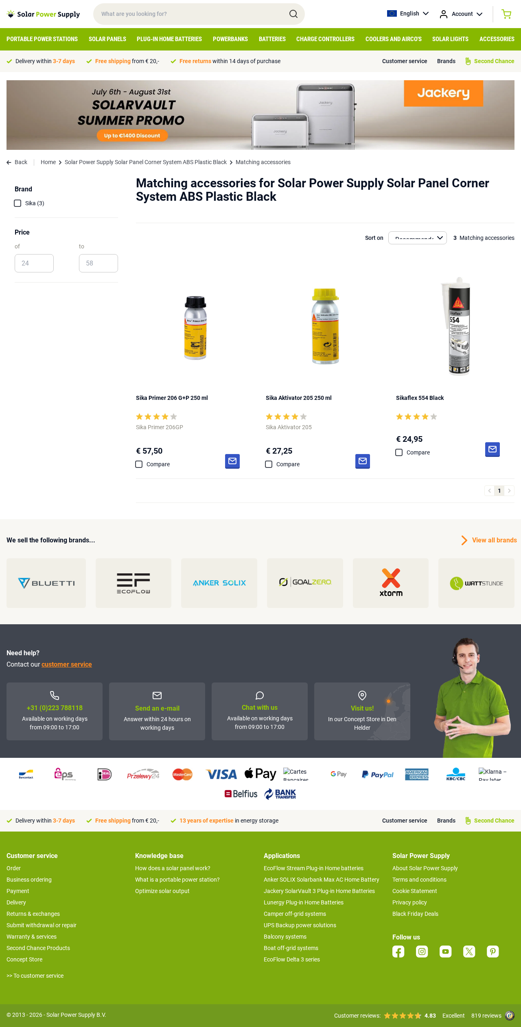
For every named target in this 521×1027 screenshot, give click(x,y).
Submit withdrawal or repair (42, 925)
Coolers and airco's (394, 39)
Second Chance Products (38, 948)
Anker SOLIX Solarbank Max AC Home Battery (321, 879)
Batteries (272, 39)
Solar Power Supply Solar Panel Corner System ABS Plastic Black (146, 162)
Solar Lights (450, 39)
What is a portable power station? (177, 879)
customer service (67, 664)
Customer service (404, 61)
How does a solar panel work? (172, 868)
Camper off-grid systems (295, 914)
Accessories (496, 39)
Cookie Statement (414, 891)
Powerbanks (230, 39)
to (81, 246)
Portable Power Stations (42, 39)
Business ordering (29, 879)
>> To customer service (35, 975)
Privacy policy (409, 902)
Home (48, 162)
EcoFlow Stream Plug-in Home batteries (313, 868)
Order (14, 868)
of (17, 246)
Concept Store (24, 959)
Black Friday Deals (415, 914)
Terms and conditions (419, 879)
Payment (18, 891)
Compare (158, 464)
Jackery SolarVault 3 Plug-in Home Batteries (319, 891)
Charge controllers (325, 39)
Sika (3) (34, 203)
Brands (446, 61)
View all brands (493, 540)
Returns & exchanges (33, 914)
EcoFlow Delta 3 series (292, 959)
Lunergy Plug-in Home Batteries (304, 902)
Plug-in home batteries (169, 39)
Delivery (16, 902)
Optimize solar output (162, 891)
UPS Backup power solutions (300, 925)
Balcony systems (285, 936)
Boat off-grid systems (291, 948)
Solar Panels (107, 39)
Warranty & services (32, 936)
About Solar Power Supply (425, 868)
